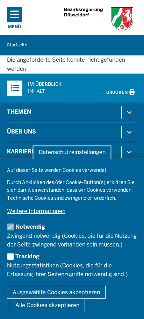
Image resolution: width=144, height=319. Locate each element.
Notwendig (30, 226)
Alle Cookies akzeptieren (47, 305)
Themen (19, 111)
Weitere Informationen (36, 211)
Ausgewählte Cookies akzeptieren (56, 292)
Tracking (27, 256)
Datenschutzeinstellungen (72, 152)
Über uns (21, 131)
